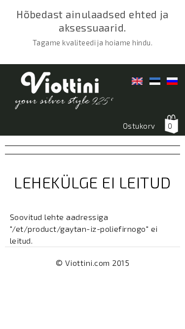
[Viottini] (59, 92)
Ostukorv (139, 125)
